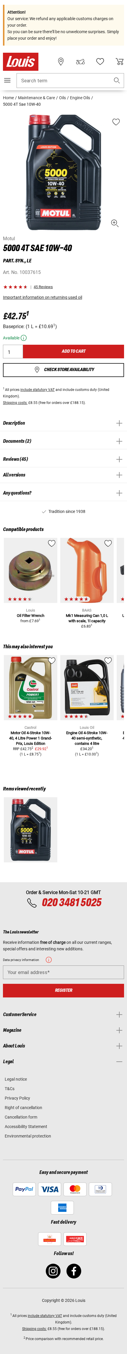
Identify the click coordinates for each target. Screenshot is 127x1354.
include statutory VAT (37, 390)
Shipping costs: (15, 403)
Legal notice (16, 1079)
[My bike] (80, 61)
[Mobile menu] (7, 80)
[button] (117, 80)
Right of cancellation (23, 1107)
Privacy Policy (17, 1098)
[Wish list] (100, 61)
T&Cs (9, 1088)
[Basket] (119, 61)
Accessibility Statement (26, 1126)
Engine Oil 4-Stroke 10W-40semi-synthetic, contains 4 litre (87, 738)
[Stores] (60, 61)
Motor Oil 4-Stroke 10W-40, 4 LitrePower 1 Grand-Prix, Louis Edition (30, 738)
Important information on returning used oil (42, 297)
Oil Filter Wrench (30, 615)
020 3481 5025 (70, 903)
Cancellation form (21, 1117)
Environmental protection (28, 1136)
